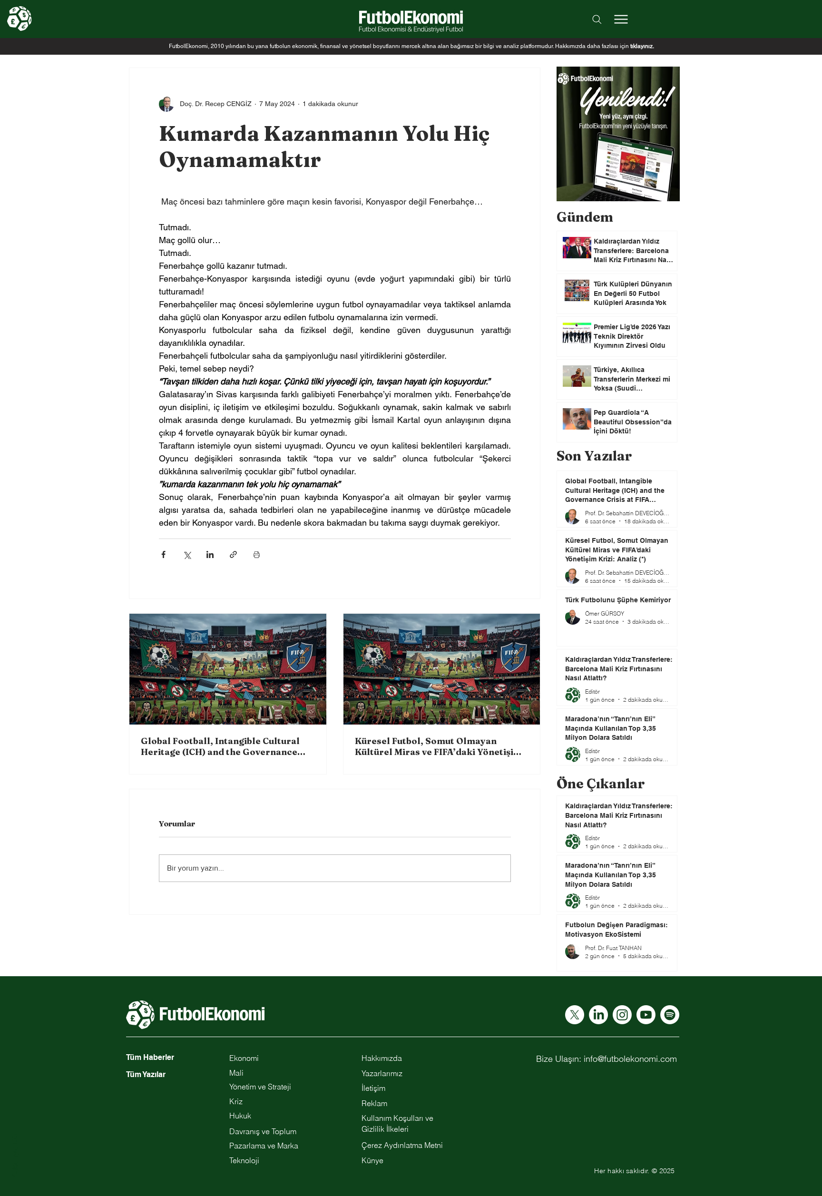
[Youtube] (646, 1014)
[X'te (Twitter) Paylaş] (186, 554)
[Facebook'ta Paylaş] (163, 554)
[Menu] (621, 19)
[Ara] (597, 19)
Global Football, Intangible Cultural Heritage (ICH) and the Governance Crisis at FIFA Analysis (220, 746)
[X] (574, 1014)
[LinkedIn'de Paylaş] (210, 554)
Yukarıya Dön (15, 1154)
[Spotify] (669, 1014)
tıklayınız (641, 46)
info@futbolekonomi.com (630, 1058)
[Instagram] (622, 1014)
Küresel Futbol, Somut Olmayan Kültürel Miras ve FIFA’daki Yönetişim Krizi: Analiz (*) (438, 746)
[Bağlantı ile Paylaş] (233, 554)
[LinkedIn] (598, 1014)
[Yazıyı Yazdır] (256, 554)
